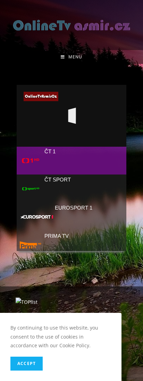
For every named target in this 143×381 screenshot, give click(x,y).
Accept (26, 363)
